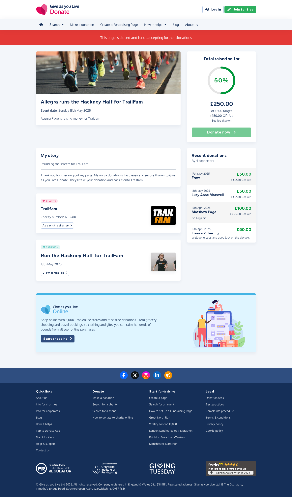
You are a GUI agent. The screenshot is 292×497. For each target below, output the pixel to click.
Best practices (215, 404)
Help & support (45, 443)
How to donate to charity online (113, 417)
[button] (163, 215)
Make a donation (82, 25)
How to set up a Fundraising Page (170, 411)
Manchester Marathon (163, 443)
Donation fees (215, 397)
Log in (216, 9)
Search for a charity (105, 404)
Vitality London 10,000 (163, 424)
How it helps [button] (153, 25)
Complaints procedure (220, 411)
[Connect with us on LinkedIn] (157, 378)
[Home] (41, 24)
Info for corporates (48, 411)
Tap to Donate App (48, 430)
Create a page (158, 397)
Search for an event (161, 404)
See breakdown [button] (221, 120)
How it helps (44, 424)
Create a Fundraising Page (119, 25)
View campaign (53, 273)
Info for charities (46, 404)
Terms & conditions (218, 417)
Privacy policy (214, 424)
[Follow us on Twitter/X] (135, 378)
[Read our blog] (168, 378)
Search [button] (54, 25)
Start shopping (55, 338)
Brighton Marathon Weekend (167, 437)
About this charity (56, 225)
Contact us (43, 450)
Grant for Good (45, 437)
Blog (175, 25)
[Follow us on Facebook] (124, 378)
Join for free (243, 9)
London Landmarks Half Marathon (170, 430)
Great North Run (159, 417)
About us (191, 25)
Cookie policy (214, 430)
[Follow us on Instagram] (146, 378)
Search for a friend (104, 411)
